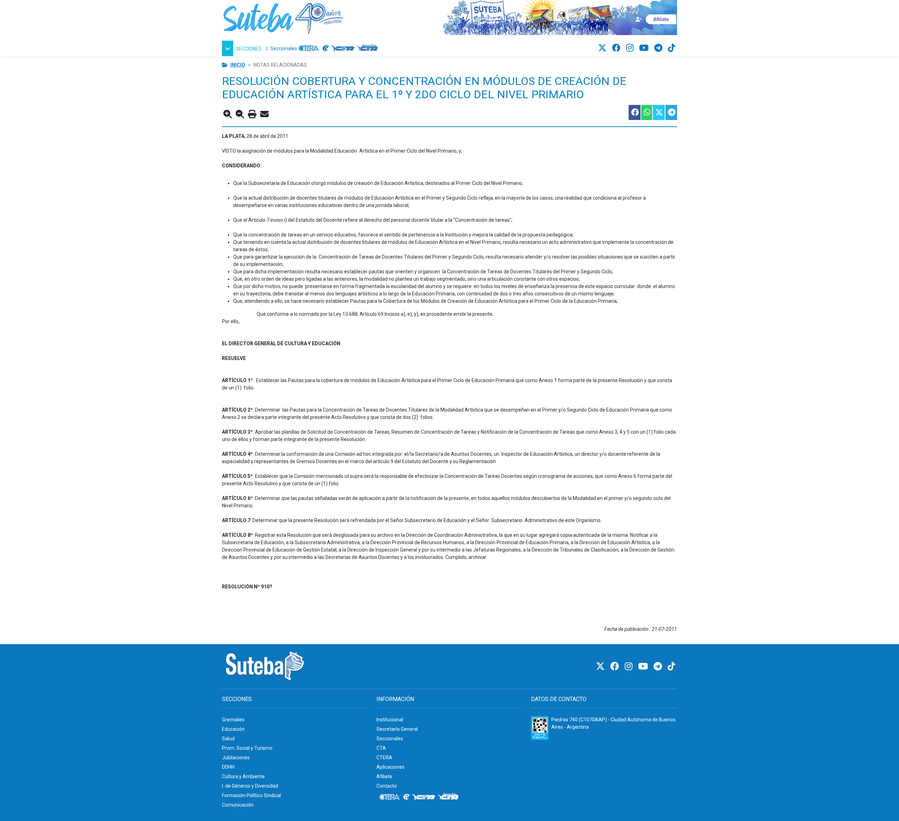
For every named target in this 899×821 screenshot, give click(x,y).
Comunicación (238, 805)
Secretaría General (397, 729)
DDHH (228, 767)
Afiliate (384, 776)
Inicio (237, 65)
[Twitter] (603, 48)
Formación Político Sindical (251, 795)
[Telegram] (659, 48)
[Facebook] (617, 48)
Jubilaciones (236, 757)
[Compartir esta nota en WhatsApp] (646, 112)
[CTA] (343, 48)
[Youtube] (645, 48)
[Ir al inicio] (283, 17)
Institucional (389, 719)
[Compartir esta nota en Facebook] (634, 112)
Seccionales (283, 48)
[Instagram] (631, 48)
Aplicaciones (390, 767)
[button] (243, 48)
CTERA (384, 757)
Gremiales (233, 719)
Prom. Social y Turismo (247, 748)
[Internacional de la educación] (325, 48)
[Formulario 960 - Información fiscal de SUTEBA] (540, 728)
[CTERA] (309, 48)
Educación (233, 729)
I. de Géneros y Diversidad (250, 786)
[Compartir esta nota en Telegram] (671, 112)
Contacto (386, 786)
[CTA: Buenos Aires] (368, 48)
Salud (228, 738)
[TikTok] (671, 48)
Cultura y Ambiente (243, 776)
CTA (381, 748)
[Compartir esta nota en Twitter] (658, 112)
